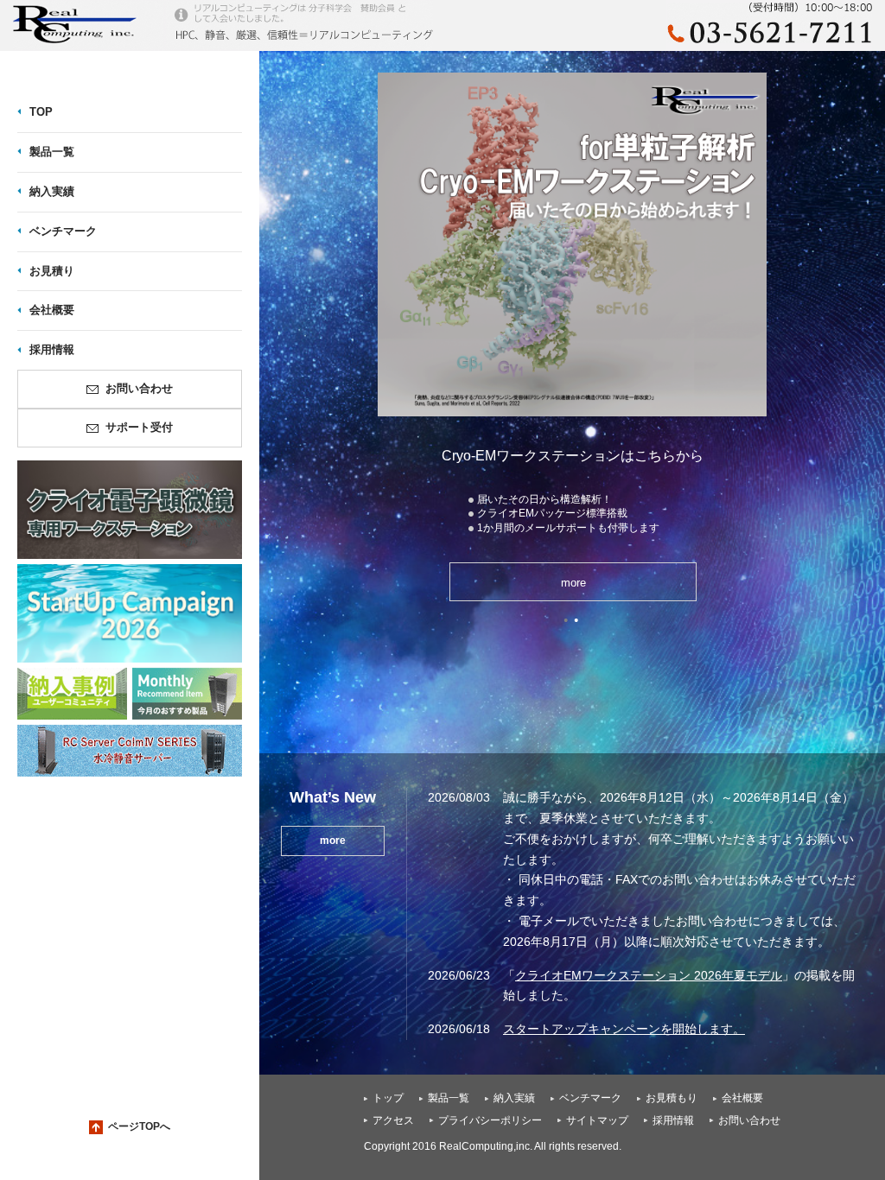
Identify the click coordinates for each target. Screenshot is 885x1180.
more (621, 582)
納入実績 (514, 1098)
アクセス (393, 1120)
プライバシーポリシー (490, 1120)
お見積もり (671, 1098)
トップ (388, 1098)
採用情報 (673, 1120)
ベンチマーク (590, 1098)
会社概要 (742, 1098)
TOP (41, 111)
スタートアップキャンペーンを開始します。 (624, 1029)
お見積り (51, 270)
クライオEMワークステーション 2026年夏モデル (648, 975)
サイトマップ (597, 1120)
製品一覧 (448, 1098)
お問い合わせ (749, 1120)
